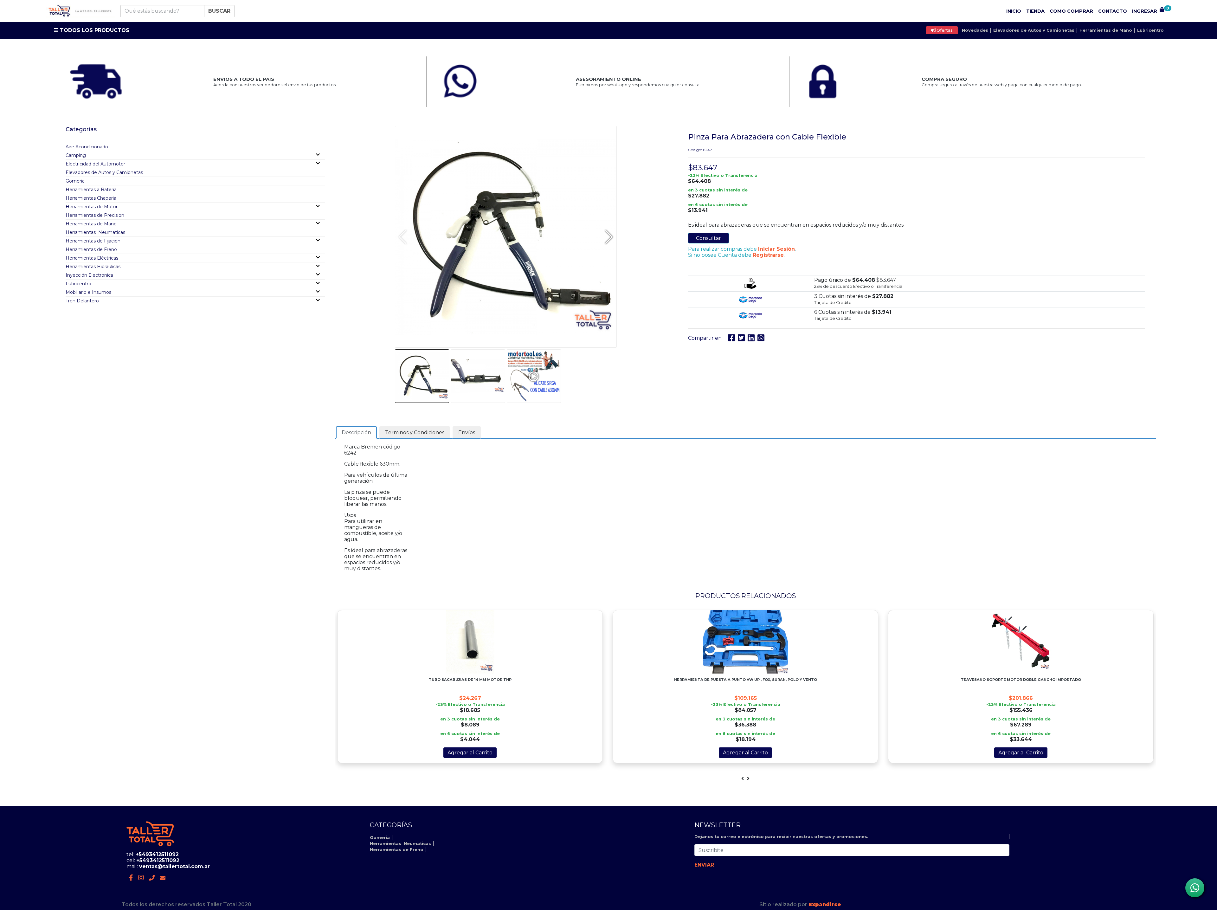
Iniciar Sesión (776, 249)
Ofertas (944, 30)
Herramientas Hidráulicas (93, 266)
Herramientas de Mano (1105, 30)
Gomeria (75, 181)
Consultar (708, 238)
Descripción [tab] (356, 432)
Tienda (1035, 11)
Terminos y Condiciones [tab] (414, 432)
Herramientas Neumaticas (95, 232)
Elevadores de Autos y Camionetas (1033, 30)
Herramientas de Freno (91, 249)
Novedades (975, 30)
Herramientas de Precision (95, 215)
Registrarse (768, 255)
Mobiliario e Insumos (88, 292)
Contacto (1112, 11)
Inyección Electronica (89, 275)
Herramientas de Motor (92, 207)
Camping (76, 155)
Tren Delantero (82, 301)
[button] (609, 237)
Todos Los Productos (93, 30)
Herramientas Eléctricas (92, 258)
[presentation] (742, 779)
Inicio (1013, 11)
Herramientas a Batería (91, 189)
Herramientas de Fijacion (93, 241)
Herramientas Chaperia (91, 198)
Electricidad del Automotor (95, 164)
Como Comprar (1071, 11)
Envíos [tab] (466, 432)
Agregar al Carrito (470, 753)
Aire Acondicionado (87, 147)
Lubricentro (1150, 30)
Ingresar (1144, 11)
